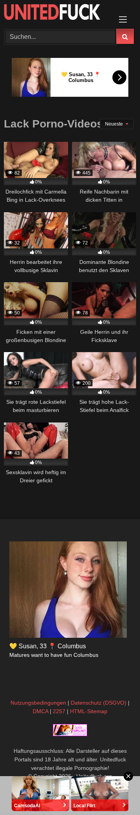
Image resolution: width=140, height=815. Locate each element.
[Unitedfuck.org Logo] (57, 13)
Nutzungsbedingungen (38, 703)
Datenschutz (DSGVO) (98, 703)
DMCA (40, 711)
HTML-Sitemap (88, 711)
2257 (59, 711)
